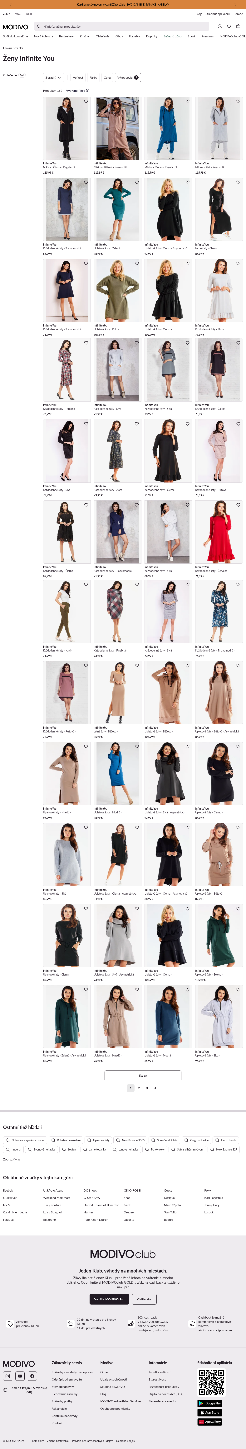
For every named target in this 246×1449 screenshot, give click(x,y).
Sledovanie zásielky (64, 1394)
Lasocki (209, 1212)
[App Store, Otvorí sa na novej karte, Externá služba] (209, 1413)
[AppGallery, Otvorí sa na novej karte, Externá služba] (209, 1422)
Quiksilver (10, 1197)
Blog (200, 14)
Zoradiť (51, 77)
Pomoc (238, 14)
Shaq (127, 1197)
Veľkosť (78, 77)
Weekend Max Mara (57, 1197)
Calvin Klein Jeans (15, 1212)
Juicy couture (52, 1205)
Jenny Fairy (211, 1205)
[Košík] (238, 26)
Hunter (88, 1212)
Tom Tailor (171, 1212)
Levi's (6, 1205)
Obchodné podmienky (123, 1408)
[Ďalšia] (235, 4)
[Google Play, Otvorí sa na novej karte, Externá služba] (209, 1403)
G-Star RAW (92, 1197)
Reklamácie (59, 1408)
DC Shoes (90, 1190)
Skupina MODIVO (123, 1386)
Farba (93, 77)
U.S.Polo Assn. (53, 1190)
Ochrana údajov (125, 1440)
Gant (127, 1205)
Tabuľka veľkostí (159, 1372)
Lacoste (129, 1219)
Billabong (49, 1219)
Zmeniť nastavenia (58, 1440)
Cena (107, 77)
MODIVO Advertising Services (123, 1401)
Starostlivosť (157, 1379)
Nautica (8, 1219)
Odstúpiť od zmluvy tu (67, 1379)
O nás (104, 1372)
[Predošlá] (10, 4)
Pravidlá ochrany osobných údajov (92, 1440)
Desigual (169, 1197)
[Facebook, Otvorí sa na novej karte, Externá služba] (32, 1376)
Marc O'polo (172, 1205)
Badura (169, 1219)
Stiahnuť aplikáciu (219, 14)
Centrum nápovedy (64, 1416)
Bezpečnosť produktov (164, 1386)
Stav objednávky (63, 1386)
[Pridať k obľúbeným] (86, 101)
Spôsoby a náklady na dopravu (72, 1372)
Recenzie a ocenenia (162, 1401)
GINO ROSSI (132, 1190)
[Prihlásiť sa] (219, 26)
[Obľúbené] (229, 26)
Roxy (207, 1190)
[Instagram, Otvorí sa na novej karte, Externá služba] (7, 1376)
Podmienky (37, 1440)
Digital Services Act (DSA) (166, 1394)
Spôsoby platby (62, 1401)
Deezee (129, 1212)
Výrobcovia (127, 77)
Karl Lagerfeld (213, 1197)
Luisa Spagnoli (52, 1212)
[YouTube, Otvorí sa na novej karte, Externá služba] (20, 1376)
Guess (168, 1190)
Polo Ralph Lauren (96, 1219)
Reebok (8, 1190)
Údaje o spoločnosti (113, 1379)
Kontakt (57, 1423)
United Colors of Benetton (101, 1205)
